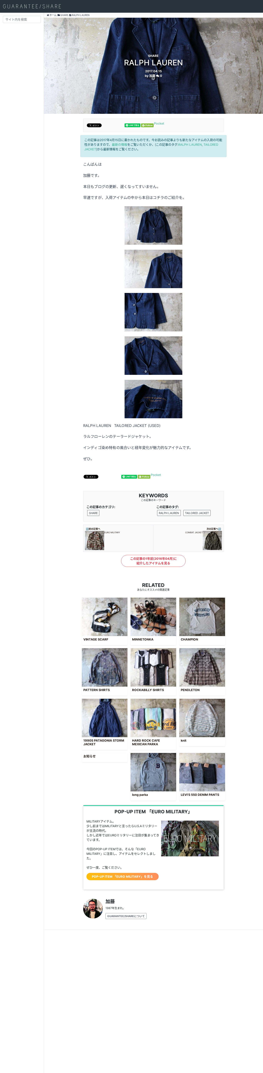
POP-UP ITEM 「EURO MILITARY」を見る (122, 876)
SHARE (93, 513)
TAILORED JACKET (197, 513)
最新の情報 (119, 144)
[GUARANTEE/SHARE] (32, 6)
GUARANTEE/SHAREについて (126, 916)
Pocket (159, 123)
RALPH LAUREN (190, 144)
